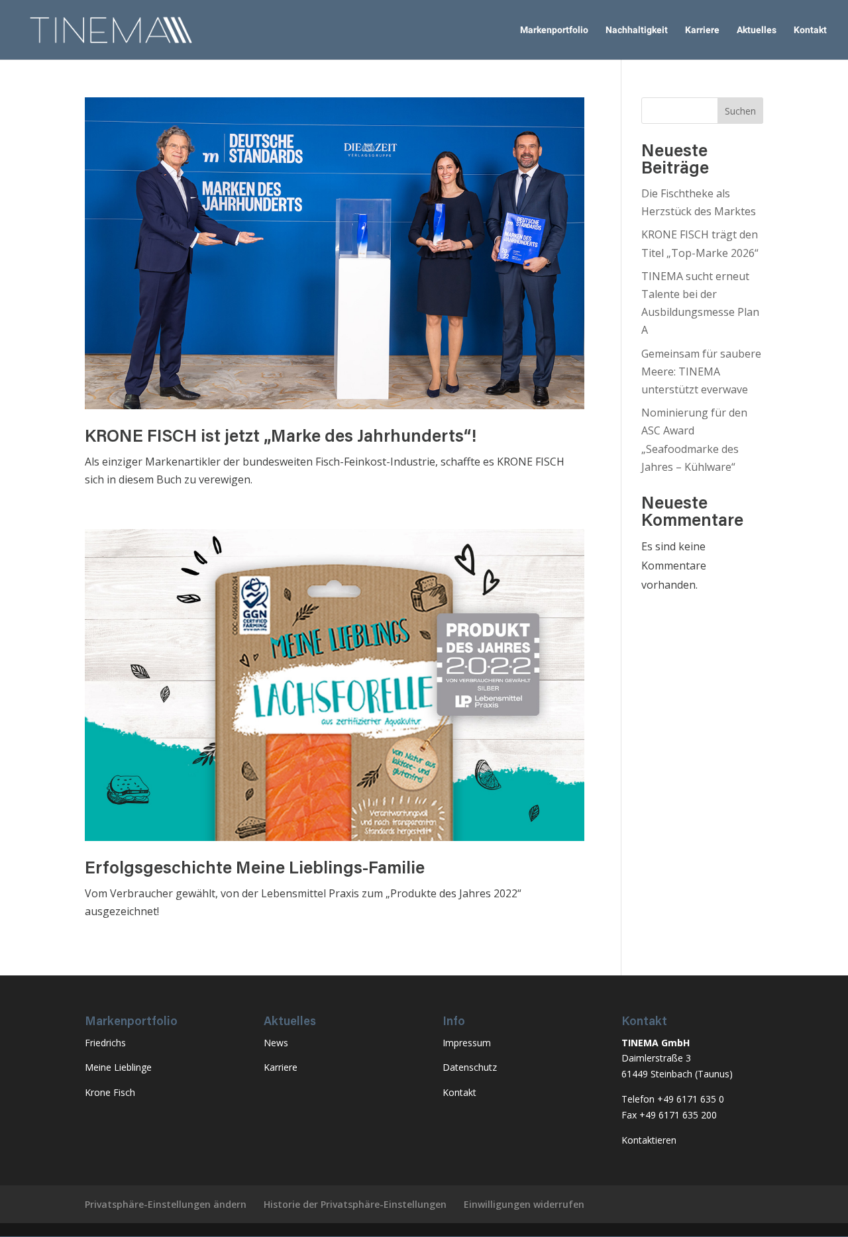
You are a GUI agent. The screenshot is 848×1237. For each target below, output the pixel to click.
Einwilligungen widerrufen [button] (524, 1204)
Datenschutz (470, 1067)
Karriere (702, 30)
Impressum (467, 1042)
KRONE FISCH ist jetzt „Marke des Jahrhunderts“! (280, 437)
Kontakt (810, 30)
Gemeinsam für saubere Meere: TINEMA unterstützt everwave (701, 371)
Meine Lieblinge (118, 1067)
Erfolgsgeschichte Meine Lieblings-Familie (255, 869)
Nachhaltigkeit (637, 30)
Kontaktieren (648, 1140)
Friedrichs (105, 1042)
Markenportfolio (554, 30)
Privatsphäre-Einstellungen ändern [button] (165, 1204)
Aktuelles (756, 30)
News (276, 1042)
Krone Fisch (110, 1092)
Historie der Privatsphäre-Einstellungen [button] (355, 1204)
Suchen (740, 111)
